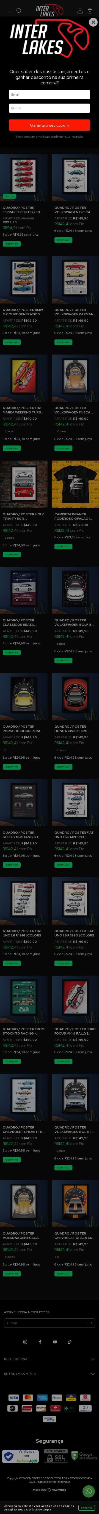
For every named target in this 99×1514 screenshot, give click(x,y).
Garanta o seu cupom (49, 125)
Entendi (86, 1507)
